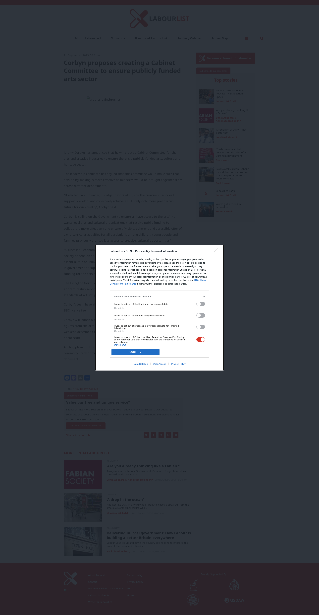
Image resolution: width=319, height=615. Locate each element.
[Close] (217, 251)
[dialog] (159, 307)
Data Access (159, 364)
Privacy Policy (178, 364)
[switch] (200, 304)
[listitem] (159, 296)
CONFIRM (135, 352)
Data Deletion (141, 364)
